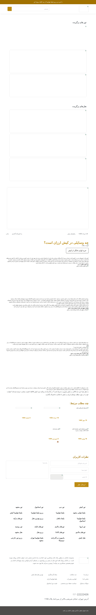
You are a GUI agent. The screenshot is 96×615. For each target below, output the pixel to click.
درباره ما (86, 575)
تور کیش (54, 263)
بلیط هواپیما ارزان (52, 579)
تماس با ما (85, 579)
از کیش (77, 250)
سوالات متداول (84, 583)
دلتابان (58, 394)
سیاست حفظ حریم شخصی (68, 583)
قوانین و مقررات (71, 579)
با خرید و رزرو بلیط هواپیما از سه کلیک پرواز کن (48, 2)
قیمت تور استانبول (52, 583)
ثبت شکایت (73, 575)
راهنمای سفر (71, 234)
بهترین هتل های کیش (37, 575)
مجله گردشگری (52, 575)
